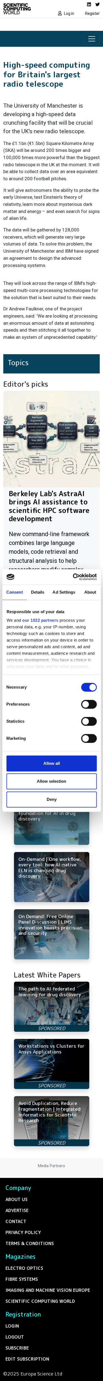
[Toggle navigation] (92, 39)
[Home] (25, 9)
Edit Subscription (27, 1359)
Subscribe (17, 1348)
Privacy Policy (23, 1232)
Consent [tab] (14, 592)
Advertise (17, 1210)
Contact (15, 1221)
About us (16, 1199)
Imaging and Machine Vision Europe (47, 1290)
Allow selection (51, 781)
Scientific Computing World (40, 1301)
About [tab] (90, 592)
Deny (52, 799)
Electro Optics (24, 1268)
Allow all (51, 763)
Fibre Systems (21, 1279)
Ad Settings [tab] (63, 592)
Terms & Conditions (29, 1243)
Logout (14, 1337)
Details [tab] (37, 592)
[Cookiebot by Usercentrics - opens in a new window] (73, 576)
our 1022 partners (40, 620)
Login (12, 1326)
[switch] (89, 704)
